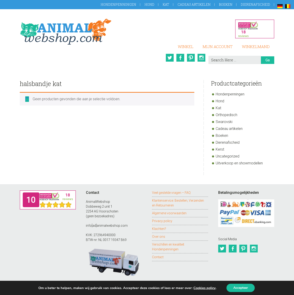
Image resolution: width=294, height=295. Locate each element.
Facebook (180, 58)
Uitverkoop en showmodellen (239, 163)
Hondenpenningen (118, 4)
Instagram (201, 58)
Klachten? (159, 229)
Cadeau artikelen (194, 4)
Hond (149, 4)
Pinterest (191, 58)
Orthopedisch (226, 115)
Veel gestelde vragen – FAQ (171, 193)
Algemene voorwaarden (169, 213)
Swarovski (224, 122)
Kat (166, 4)
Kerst (220, 149)
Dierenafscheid (255, 4)
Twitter (170, 58)
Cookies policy (204, 288)
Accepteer (240, 288)
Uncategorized (227, 156)
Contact (158, 257)
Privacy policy (162, 221)
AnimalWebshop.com (66, 31)
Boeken (225, 4)
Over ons (158, 236)
